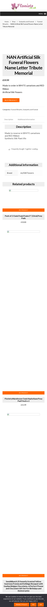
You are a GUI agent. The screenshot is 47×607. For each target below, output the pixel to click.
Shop (14, 22)
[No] (44, 600)
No (33, 604)
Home (7, 22)
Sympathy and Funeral (26, 22)
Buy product (11, 100)
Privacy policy (21, 604)
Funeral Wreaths (16, 109)
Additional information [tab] (26, 119)
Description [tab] (8, 119)
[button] (41, 14)
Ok (41, 604)
